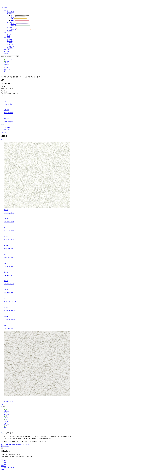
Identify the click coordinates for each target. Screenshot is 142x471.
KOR (2, 7)
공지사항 (9, 41)
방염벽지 (9, 27)
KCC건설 (3, 462)
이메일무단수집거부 (23, 444)
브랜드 (6, 10)
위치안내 (6, 71)
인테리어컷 (7, 129)
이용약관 (14, 444)
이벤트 (9, 34)
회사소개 (6, 67)
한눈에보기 (10, 12)
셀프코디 (6, 53)
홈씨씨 (3, 469)
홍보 (5, 32)
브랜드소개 (7, 127)
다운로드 (9, 42)
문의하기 (9, 39)
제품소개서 (10, 46)
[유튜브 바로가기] (6, 63)
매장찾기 (9, 48)
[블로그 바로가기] (6, 61)
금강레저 (3, 466)
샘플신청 (6, 49)
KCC (2, 459)
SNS (8, 36)
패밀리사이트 (5, 446)
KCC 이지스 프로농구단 (8, 467)
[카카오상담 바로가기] (6, 64)
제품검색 (9, 31)
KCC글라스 (4, 460)
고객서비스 (7, 37)
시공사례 (6, 51)
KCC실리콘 (4, 464)
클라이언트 (7, 69)
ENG (5, 7)
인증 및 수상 (10, 44)
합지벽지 (9, 22)
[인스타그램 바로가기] (8, 59)
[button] (1, 125)
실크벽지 (9, 13)
